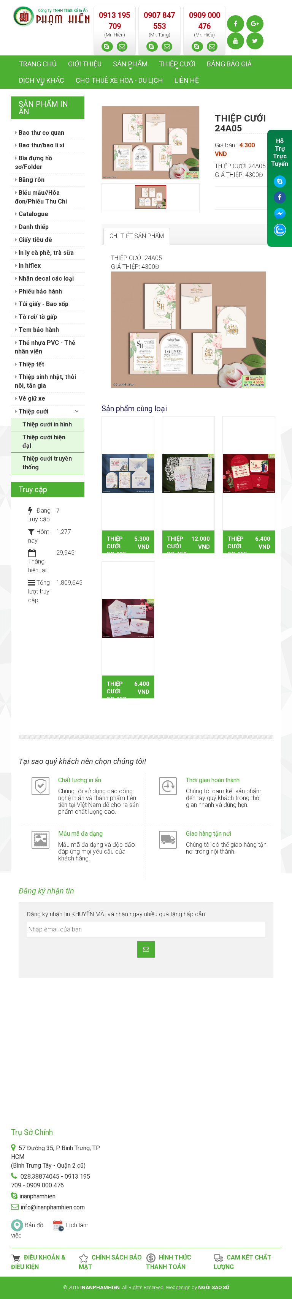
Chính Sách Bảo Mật (110, 1262)
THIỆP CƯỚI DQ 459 (177, 546)
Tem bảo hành (38, 329)
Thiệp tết (30, 364)
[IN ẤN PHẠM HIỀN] (51, 15)
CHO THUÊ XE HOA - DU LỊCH (119, 80)
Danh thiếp (33, 226)
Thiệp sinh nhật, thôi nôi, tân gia (45, 381)
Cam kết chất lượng (242, 1262)
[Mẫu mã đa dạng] (40, 839)
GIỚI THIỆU (85, 64)
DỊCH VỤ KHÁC (41, 82)
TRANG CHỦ (38, 64)
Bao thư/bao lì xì (40, 145)
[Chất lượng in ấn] (40, 785)
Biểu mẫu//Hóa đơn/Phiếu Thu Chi (41, 197)
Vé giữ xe (31, 398)
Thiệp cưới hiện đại (43, 442)
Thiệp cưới (32, 411)
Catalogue (32, 214)
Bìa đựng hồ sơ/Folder (33, 162)
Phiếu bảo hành (39, 291)
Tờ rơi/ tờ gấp (37, 316)
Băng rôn (30, 179)
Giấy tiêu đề (34, 239)
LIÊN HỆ (187, 80)
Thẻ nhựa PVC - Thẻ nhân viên (45, 347)
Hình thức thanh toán (168, 1262)
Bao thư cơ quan (40, 132)
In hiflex (29, 265)
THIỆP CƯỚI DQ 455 (237, 546)
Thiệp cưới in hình (47, 424)
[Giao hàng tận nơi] (168, 839)
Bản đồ (34, 1225)
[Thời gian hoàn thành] (168, 785)
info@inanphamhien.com (53, 1207)
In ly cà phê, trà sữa (45, 252)
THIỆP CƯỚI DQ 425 (116, 546)
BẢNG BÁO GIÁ (229, 64)
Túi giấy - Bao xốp (42, 304)
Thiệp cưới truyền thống (47, 463)
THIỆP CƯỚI (177, 66)
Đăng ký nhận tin (46, 890)
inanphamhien (37, 1196)
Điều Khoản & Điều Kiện (38, 1262)
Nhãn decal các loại (45, 278)
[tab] (136, 236)
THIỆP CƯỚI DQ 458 (116, 691)
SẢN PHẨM (130, 66)
